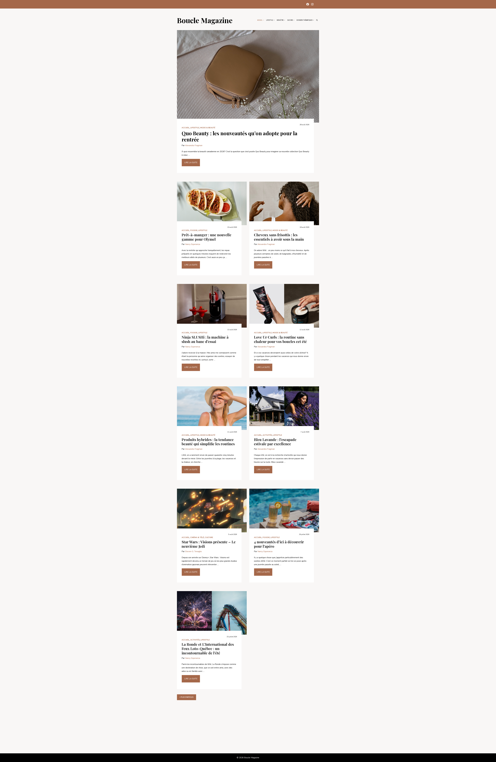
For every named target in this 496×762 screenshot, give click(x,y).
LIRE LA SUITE (190, 162)
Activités (267, 435)
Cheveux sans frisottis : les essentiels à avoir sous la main (279, 237)
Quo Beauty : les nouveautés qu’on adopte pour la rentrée (239, 136)
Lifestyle (269, 20)
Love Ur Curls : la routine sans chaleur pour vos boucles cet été (280, 339)
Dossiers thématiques (304, 20)
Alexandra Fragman (193, 145)
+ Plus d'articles (186, 697)
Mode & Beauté (207, 127)
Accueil (259, 20)
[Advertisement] (248, 728)
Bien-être (280, 20)
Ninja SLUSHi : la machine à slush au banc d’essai (205, 339)
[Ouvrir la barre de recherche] (317, 20)
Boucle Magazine (205, 20)
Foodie (193, 230)
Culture (290, 20)
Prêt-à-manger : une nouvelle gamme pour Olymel (206, 237)
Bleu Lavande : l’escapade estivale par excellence (275, 441)
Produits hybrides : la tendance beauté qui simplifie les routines (208, 441)
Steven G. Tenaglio (193, 551)
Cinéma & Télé (197, 537)
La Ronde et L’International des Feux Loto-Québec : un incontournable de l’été (208, 648)
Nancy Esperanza (192, 244)
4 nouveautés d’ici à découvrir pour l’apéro (279, 544)
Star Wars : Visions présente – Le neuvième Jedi (209, 544)
